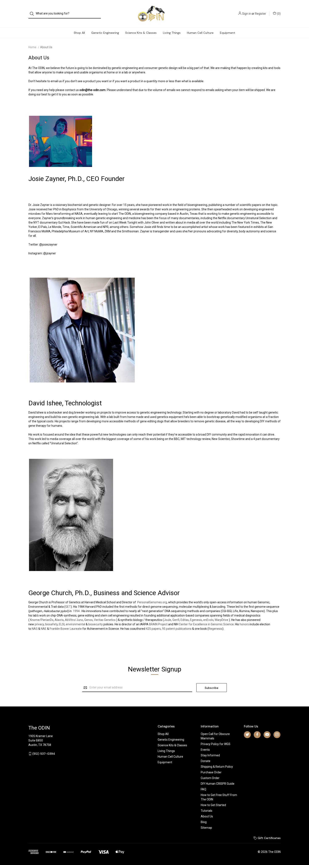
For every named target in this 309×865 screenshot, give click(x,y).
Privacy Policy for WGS (215, 744)
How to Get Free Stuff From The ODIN (219, 797)
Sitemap (206, 827)
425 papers (153, 628)
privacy (39, 624)
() (278, 13)
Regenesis (215, 628)
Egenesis (196, 620)
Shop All (79, 33)
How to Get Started (213, 805)
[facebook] (257, 734)
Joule (167, 620)
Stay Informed (210, 755)
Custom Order (210, 778)
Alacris (59, 620)
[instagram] (277, 734)
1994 (76, 611)
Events (205, 749)
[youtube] (267, 734)
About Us (207, 816)
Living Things (172, 33)
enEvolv (208, 620)
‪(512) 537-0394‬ (43, 753)
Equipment (227, 33)
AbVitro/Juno (74, 620)
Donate (205, 761)
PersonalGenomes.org (152, 602)
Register (260, 13)
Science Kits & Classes (141, 33)
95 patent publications (176, 628)
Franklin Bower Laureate (66, 628)
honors (244, 624)
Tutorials (206, 810)
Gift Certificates (269, 838)
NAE (43, 628)
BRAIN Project (158, 624)
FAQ (203, 789)
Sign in (246, 13)
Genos (88, 620)
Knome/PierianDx (41, 620)
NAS (35, 628)
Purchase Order (211, 772)
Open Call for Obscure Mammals (215, 736)
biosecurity (95, 624)
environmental (75, 624)
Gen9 (175, 620)
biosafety (51, 624)
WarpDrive (221, 620)
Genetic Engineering (105, 33)
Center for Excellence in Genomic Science (206, 624)
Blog (204, 822)
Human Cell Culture (200, 33)
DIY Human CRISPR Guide (217, 783)
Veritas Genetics (105, 620)
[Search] (33, 13)
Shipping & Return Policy (217, 766)
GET (68, 606)
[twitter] (247, 734)
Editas (185, 620)
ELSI (62, 624)
